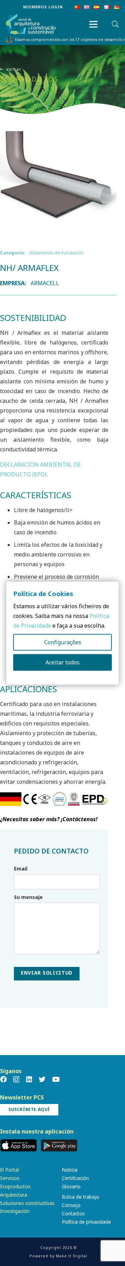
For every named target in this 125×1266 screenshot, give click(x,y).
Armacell (45, 283)
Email (20, 868)
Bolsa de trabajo (80, 1196)
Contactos (73, 1213)
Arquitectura (13, 1194)
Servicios (9, 1178)
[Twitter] (42, 1079)
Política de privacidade (86, 1221)
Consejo (71, 1205)
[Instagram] (16, 1079)
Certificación (75, 1178)
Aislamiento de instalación (56, 252)
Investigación (15, 1211)
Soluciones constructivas (27, 1203)
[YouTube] (56, 1079)
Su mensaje (28, 897)
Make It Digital (71, 1256)
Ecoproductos (15, 1186)
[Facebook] (3, 1079)
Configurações (62, 642)
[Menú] (93, 24)
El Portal (9, 1169)
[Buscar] (115, 24)
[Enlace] (31, 24)
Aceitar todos (62, 662)
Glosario (71, 1186)
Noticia (69, 1169)
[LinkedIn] (29, 1079)
